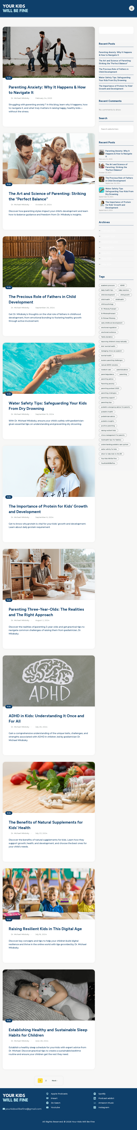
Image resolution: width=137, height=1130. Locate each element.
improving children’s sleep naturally (114, 341)
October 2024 (108, 236)
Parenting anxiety (107, 384)
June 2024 (107, 259)
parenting (123, 374)
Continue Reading (18, 119)
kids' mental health (108, 346)
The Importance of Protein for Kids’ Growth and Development (118, 205)
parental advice (122, 370)
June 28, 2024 (41, 1041)
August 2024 (108, 247)
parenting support (108, 398)
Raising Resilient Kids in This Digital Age (45, 928)
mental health (106, 356)
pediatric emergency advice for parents (115, 407)
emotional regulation (109, 327)
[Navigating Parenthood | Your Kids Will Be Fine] (15, 8)
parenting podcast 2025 (110, 388)
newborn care (106, 370)
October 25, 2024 (43, 204)
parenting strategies (109, 393)
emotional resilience (108, 332)
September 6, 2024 (44, 517)
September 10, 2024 (44, 414)
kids (9, 78)
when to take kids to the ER (111, 454)
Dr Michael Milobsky (108, 318)
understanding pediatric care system (114, 444)
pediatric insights (107, 421)
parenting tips (106, 402)
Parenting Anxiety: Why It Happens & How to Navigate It (118, 154)
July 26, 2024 (41, 727)
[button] (131, 8)
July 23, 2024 (41, 833)
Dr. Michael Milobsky (20, 98)
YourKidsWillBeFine (108, 463)
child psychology (107, 304)
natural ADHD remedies (109, 365)
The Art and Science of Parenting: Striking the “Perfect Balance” (116, 167)
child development (108, 295)
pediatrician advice (108, 416)
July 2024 (106, 253)
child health (105, 299)
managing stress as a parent (111, 351)
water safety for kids (109, 449)
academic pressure (108, 285)
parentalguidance (107, 374)
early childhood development (111, 323)
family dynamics (107, 337)
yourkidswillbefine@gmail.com (23, 1109)
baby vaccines (124, 290)
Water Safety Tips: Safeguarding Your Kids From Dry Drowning (119, 191)
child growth (125, 295)
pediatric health (107, 412)
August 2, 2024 (42, 620)
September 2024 (110, 242)
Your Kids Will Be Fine (109, 458)
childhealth (119, 299)
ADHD (122, 285)
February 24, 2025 (43, 98)
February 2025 (108, 231)
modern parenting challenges (112, 360)
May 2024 (106, 264)
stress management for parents (113, 435)
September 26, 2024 (45, 308)
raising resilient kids (108, 430)
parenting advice (107, 379)
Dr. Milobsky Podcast (108, 309)
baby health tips (107, 290)
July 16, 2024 (41, 934)
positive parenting (108, 426)
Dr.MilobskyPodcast (108, 313)
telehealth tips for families (111, 440)
